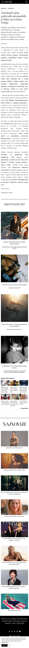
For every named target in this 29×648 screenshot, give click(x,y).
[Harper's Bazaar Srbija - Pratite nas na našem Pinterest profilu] (14, 631)
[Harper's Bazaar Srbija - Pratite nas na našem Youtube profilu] (19, 631)
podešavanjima (4, 642)
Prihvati (4, 645)
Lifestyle (3, 8)
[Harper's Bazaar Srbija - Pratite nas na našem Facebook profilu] (9, 631)
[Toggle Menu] (2, 2)
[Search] (27, 2)
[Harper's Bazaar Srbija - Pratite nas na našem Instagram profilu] (17, 631)
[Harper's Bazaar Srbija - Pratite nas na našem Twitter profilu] (12, 631)
